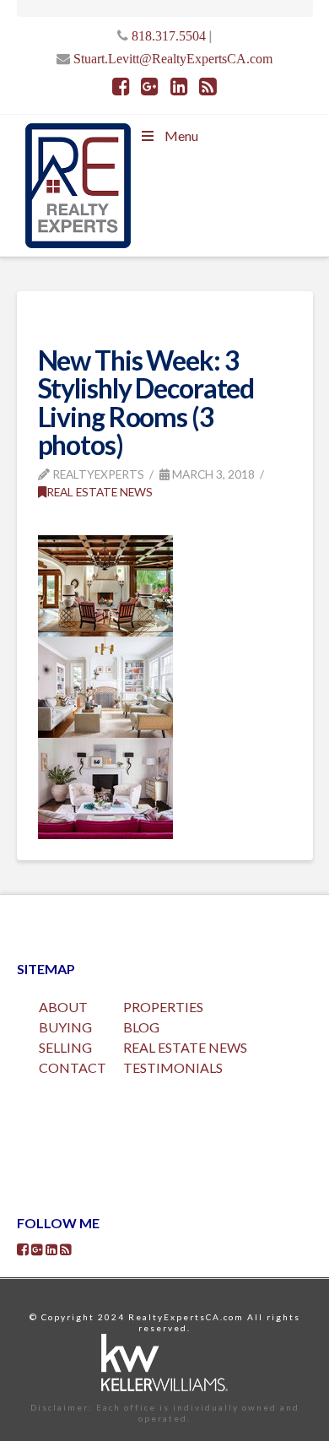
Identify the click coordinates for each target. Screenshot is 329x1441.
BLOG (141, 1027)
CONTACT (72, 1067)
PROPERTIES (163, 1007)
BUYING (65, 1027)
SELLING (65, 1047)
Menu (181, 135)
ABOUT (63, 1007)
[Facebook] (121, 86)
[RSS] (208, 86)
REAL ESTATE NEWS (185, 1047)
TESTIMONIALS (173, 1067)
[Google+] (150, 86)
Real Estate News (99, 492)
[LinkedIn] (179, 86)
